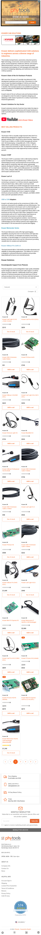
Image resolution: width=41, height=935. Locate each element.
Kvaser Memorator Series (10, 228)
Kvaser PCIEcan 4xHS (27, 357)
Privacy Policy (5, 893)
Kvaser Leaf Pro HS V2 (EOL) (30, 319)
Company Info (5, 866)
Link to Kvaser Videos (25, 120)
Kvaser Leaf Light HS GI (28, 582)
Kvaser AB (5, 317)
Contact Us (5, 868)
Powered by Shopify (25, 929)
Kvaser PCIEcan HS (8, 545)
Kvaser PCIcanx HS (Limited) (29, 658)
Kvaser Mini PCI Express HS (10, 620)
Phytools (17, 929)
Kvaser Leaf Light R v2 (28, 507)
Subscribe (34, 821)
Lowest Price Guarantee (9, 886)
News (3, 871)
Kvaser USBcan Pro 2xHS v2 (11, 246)
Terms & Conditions (7, 888)
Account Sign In (6, 881)
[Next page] (36, 762)
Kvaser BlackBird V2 (27, 433)
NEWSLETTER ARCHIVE (20, 830)
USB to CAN (5, 199)
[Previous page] (5, 762)
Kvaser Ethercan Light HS (9, 433)
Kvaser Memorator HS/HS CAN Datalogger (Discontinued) (10, 740)
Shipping (4, 883)
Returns (3, 891)
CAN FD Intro (5, 896)
